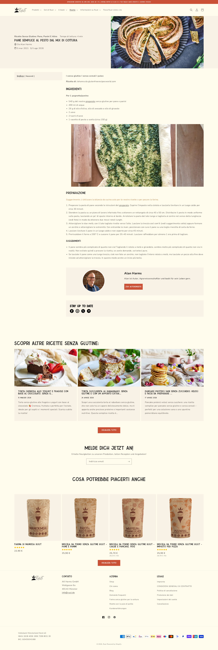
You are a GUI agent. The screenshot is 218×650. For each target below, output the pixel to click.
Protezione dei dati (165, 595)
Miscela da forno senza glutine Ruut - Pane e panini (84, 545)
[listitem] (72, 311)
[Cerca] (191, 10)
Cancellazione (163, 604)
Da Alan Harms (24, 44)
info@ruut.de (68, 592)
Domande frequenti (118, 595)
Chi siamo (114, 586)
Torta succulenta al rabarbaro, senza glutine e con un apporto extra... (105, 392)
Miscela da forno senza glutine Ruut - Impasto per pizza (179, 545)
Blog (111, 590)
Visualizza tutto (109, 430)
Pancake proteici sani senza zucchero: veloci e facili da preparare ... (171, 392)
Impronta (161, 582)
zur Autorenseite (133, 287)
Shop (112, 582)
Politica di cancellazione (167, 590)
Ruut (104, 644)
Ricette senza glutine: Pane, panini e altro (35, 36)
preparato (90, 101)
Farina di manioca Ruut (28, 544)
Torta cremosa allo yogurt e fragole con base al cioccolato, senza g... (43, 392)
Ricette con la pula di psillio (121, 604)
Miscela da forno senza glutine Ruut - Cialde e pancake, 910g (132, 545)
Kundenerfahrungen (118, 608)
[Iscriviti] (129, 461)
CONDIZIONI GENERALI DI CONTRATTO (174, 586)
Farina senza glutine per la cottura (124, 599)
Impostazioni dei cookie (167, 599)
